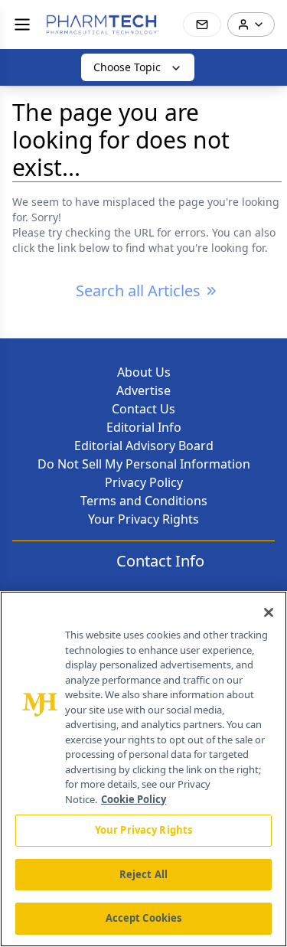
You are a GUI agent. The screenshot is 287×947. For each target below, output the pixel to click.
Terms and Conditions (143, 500)
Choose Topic (127, 67)
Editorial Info (143, 427)
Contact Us (143, 408)
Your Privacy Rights (143, 519)
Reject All (143, 874)
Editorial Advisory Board (144, 445)
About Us (144, 372)
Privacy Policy (144, 482)
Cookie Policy (133, 799)
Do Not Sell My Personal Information (144, 464)
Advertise (143, 390)
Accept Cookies (144, 918)
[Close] (268, 612)
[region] (143, 769)
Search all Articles (138, 290)
